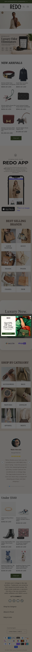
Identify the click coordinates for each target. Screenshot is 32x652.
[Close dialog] (30, 316)
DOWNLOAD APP (8, 333)
